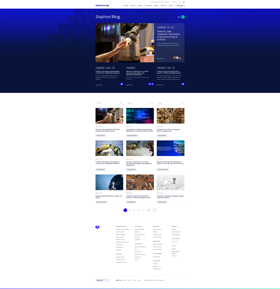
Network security (120, 239)
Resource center (157, 246)
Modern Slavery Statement (176, 252)
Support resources (176, 231)
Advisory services (120, 259)
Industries (137, 231)
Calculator (118, 249)
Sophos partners (157, 229)
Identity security (120, 237)
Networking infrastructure (122, 242)
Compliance (137, 239)
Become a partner (157, 234)
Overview (155, 263)
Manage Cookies (122, 280)
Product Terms (156, 256)
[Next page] (154, 210)
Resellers (155, 231)
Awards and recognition (140, 246)
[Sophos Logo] (102, 5)
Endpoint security (120, 231)
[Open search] (179, 1)
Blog (136, 249)
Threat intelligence (157, 244)
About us (137, 259)
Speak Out (174, 255)
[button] (174, 2)
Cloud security (119, 247)
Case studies (138, 252)
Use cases (137, 237)
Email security (119, 244)
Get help (174, 229)
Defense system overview (122, 229)
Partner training (157, 237)
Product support (176, 234)
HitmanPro (155, 266)
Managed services (120, 257)
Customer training (157, 249)
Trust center (138, 257)
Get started (180, 5)
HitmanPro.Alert (157, 268)
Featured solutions (139, 229)
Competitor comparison (140, 254)
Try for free (174, 241)
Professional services (121, 262)
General (174, 248)
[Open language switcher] (183, 1)
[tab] (122, 226)
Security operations (121, 234)
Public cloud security (140, 234)
